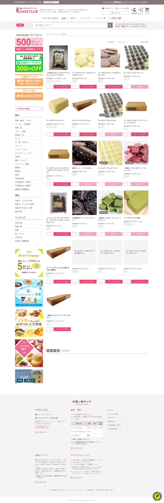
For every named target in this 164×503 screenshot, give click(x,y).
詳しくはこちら (41, 432)
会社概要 (54, 490)
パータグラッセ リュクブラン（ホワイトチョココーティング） (57, 170)
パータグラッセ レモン (55, 120)
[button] (64, 18)
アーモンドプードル (122, 24)
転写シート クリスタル (81, 168)
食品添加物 (19, 178)
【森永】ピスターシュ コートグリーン (109, 219)
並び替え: (111, 42)
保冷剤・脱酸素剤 (22, 241)
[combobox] (64, 25)
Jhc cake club (82, 500)
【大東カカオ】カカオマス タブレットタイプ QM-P (57, 74)
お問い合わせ (115, 13)
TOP (48, 34)
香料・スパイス (21, 160)
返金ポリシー (64, 490)
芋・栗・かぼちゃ (22, 142)
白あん (117, 26)
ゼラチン (143, 26)
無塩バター (125, 26)
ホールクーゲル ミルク (107, 120)
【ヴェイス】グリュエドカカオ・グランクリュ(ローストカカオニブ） (58, 220)
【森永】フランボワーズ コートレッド (135, 169)
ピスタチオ (135, 26)
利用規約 (90, 490)
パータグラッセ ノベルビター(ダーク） (109, 74)
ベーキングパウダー (138, 24)
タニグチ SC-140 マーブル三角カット (84, 252)
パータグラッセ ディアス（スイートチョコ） (135, 121)
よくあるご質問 (123, 8)
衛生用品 (18, 211)
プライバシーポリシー (78, 490)
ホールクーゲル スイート (133, 73)
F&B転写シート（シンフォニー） (83, 219)
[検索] (110, 25)
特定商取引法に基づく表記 (104, 490)
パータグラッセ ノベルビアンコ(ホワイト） (83, 74)
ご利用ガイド (109, 8)
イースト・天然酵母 (23, 124)
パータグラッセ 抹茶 (132, 218)
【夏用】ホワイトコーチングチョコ (58, 316)
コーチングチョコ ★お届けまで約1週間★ (57, 269)
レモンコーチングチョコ (81, 120)
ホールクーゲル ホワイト (108, 168)
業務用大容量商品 (22, 189)
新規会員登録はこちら (51, 2)
